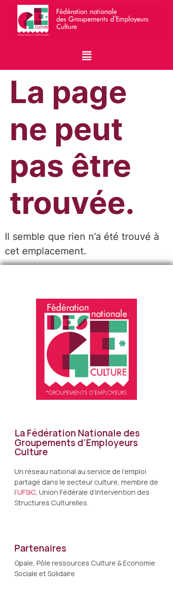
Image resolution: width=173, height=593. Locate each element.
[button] (86, 56)
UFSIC (26, 492)
